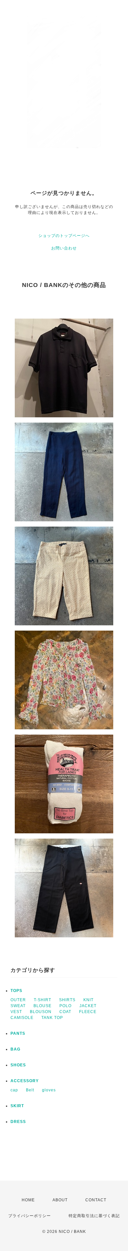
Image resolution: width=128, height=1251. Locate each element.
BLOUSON (41, 1011)
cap (14, 1090)
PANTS (18, 1033)
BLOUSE (42, 1005)
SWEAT (18, 1005)
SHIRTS (67, 1000)
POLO (65, 1005)
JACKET (87, 1005)
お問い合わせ (64, 248)
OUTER (18, 1000)
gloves (49, 1090)
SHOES (18, 1065)
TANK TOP (52, 1017)
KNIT (88, 1000)
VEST (16, 1011)
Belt (30, 1090)
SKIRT (17, 1106)
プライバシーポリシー (29, 1215)
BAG (15, 1049)
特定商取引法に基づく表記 (94, 1215)
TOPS (16, 990)
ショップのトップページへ (64, 235)
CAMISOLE (22, 1017)
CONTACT (95, 1200)
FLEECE (87, 1011)
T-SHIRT (42, 1000)
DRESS (18, 1121)
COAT (65, 1011)
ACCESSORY (25, 1081)
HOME (28, 1200)
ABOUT (60, 1200)
